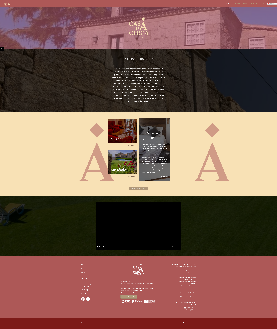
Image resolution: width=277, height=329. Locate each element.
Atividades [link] (253, 4)
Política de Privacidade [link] (87, 282)
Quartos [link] (238, 4)
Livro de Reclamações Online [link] (89, 284)
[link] (2, 49)
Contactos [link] (262, 4)
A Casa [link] (245, 4)
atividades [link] (119, 170)
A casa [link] (116, 139)
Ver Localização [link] (85, 286)
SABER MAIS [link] (131, 145)
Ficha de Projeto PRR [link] (129, 296)
